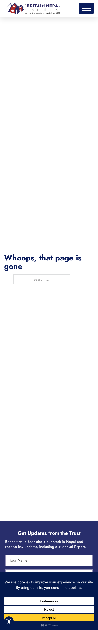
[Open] (86, 8)
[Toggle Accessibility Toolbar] (9, 621)
